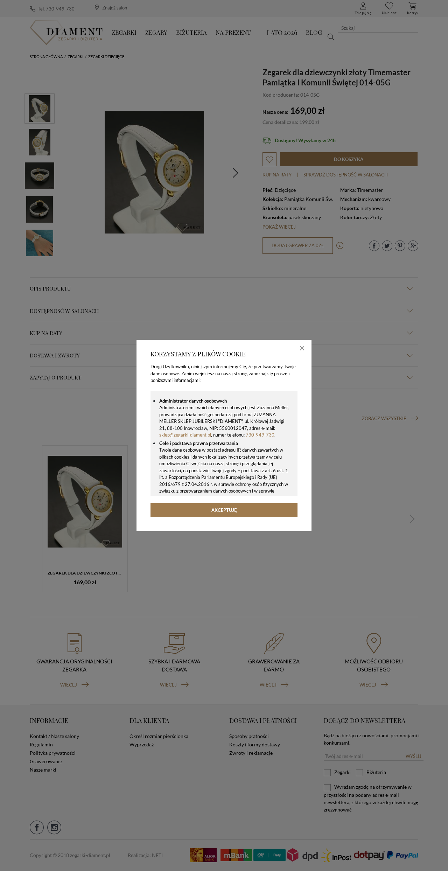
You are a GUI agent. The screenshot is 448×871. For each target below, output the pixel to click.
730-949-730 (260, 435)
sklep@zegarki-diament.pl (185, 435)
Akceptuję (224, 510)
